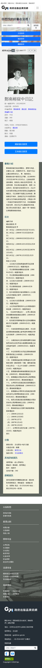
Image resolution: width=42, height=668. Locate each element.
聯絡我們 (32, 3)
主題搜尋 (21, 33)
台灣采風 (6, 545)
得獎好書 (6, 527)
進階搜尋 (36, 27)
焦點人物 (6, 533)
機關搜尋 (21, 44)
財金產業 (6, 559)
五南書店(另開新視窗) (11, 576)
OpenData (16, 591)
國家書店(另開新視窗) (11, 574)
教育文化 (18, 450)
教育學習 (6, 553)
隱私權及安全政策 (21, 3)
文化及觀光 (19, 453)
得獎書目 (16, 594)
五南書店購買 (21, 151)
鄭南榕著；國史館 (20, 109)
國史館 (15, 128)
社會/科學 (6, 556)
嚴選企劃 (7, 522)
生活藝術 (6, 548)
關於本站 (11, 3)
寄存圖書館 (7, 579)
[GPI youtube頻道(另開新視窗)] (13, 653)
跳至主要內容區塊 (5, 1)
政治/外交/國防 (8, 562)
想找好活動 (7, 513)
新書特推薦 (7, 516)
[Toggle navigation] (37, 8)
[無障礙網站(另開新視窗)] (9, 659)
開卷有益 (7, 539)
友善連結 (6, 597)
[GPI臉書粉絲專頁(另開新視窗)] (7, 653)
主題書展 (6, 530)
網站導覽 (4, 3)
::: (5, 605)
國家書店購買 (21, 144)
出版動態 (7, 507)
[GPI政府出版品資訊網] (15, 8)
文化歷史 (6, 550)
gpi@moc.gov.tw (19, 635)
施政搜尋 (21, 39)
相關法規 (6, 594)
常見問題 (6, 591)
